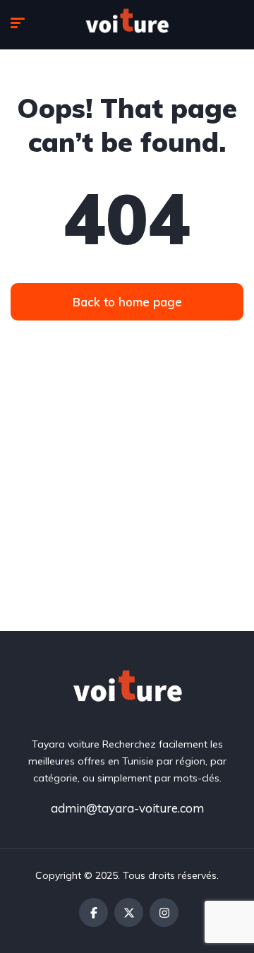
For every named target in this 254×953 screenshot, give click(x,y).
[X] (128, 912)
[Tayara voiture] (127, 24)
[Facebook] (93, 912)
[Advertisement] (127, 497)
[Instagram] (164, 912)
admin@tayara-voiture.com (127, 808)
